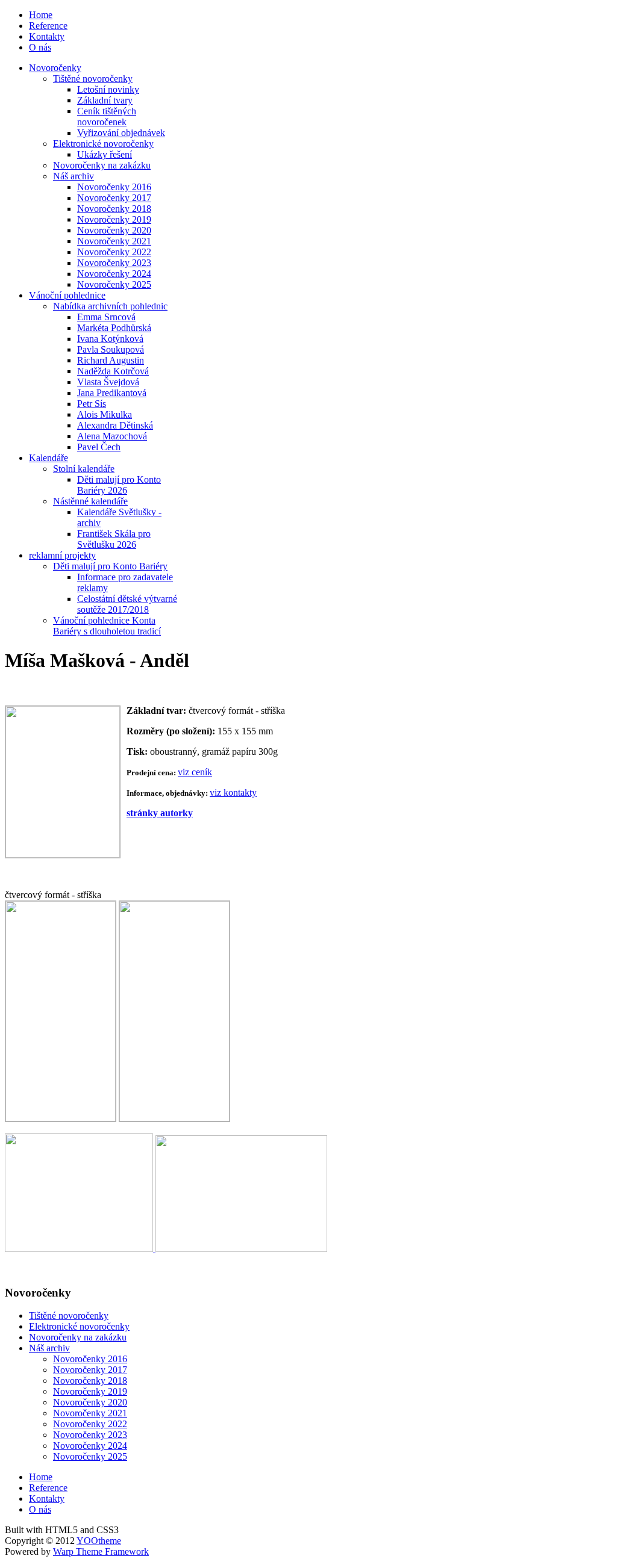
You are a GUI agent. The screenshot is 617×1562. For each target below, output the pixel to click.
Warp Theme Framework (101, 1551)
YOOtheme (99, 1541)
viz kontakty (233, 792)
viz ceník (195, 772)
